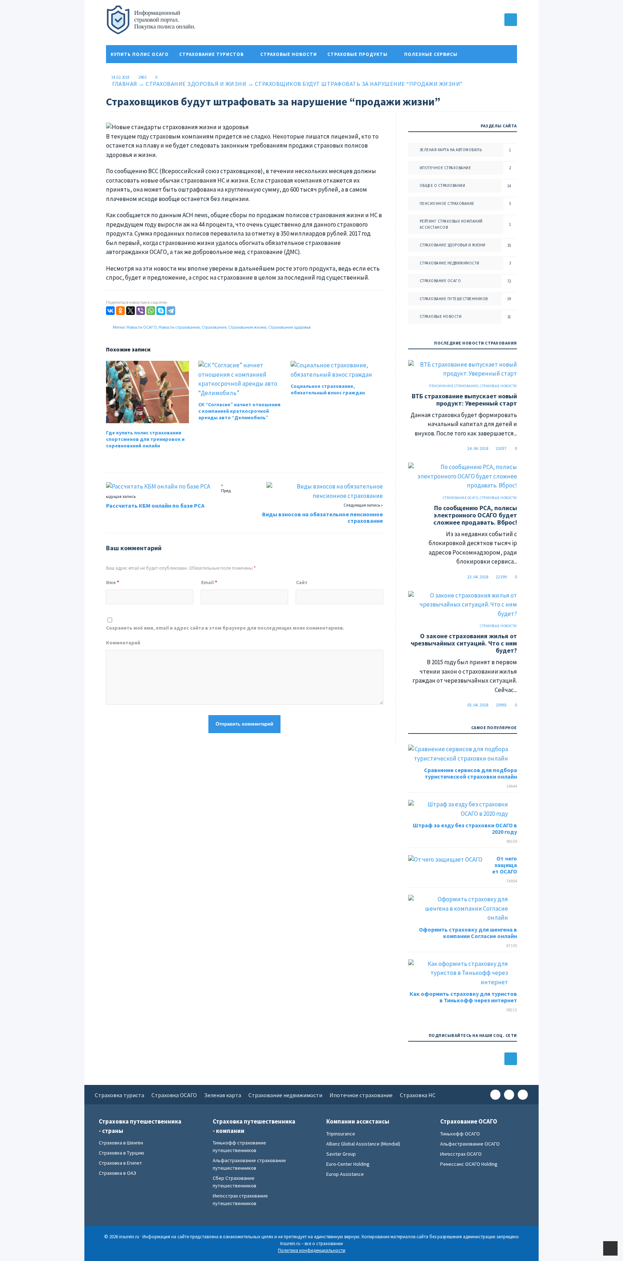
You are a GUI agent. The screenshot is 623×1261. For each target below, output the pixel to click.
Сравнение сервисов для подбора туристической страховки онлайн (470, 773)
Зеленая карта (222, 1095)
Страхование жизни (247, 327)
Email (209, 582)
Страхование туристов (211, 54)
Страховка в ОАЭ (117, 1173)
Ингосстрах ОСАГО (461, 1154)
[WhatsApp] (150, 310)
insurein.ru (160, 23)
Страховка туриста (119, 1095)
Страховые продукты (357, 54)
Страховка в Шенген (121, 1142)
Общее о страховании (442, 185)
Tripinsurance (340, 1133)
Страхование (214, 327)
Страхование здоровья (289, 327)
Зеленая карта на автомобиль (451, 149)
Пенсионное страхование (447, 203)
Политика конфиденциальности (157, 72)
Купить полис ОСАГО (140, 54)
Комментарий (123, 642)
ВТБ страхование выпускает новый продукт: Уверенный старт (464, 399)
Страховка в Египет (120, 1163)
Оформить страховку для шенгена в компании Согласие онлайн (468, 933)
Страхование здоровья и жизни (196, 83)
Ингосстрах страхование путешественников (240, 1199)
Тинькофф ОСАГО (460, 1133)
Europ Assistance (345, 1174)
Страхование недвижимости (450, 263)
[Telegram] (171, 310)
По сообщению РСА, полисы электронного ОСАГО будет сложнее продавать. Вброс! (475, 515)
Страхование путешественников (454, 298)
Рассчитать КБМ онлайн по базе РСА (155, 505)
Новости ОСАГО (142, 327)
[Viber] (140, 310)
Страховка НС (418, 1095)
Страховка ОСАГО (174, 1095)
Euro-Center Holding (348, 1164)
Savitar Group (341, 1154)
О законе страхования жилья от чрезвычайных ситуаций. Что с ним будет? (464, 643)
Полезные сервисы (431, 54)
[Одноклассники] (120, 310)
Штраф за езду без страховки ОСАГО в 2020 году (465, 828)
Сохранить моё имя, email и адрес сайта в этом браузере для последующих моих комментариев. (225, 628)
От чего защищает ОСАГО (504, 865)
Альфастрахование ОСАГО (470, 1143)
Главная (124, 83)
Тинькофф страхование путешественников (239, 1146)
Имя (112, 582)
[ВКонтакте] (110, 310)
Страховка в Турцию (121, 1153)
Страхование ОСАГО (440, 280)
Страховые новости (288, 54)
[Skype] (160, 310)
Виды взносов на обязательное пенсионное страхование (322, 517)
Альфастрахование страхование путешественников (249, 1164)
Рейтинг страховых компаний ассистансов (451, 224)
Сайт (302, 582)
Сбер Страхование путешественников (234, 1182)
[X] (130, 310)
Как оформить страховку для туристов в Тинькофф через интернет (463, 997)
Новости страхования (179, 327)
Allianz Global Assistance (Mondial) (363, 1143)
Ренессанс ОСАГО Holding (469, 1164)
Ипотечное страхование (445, 167)
